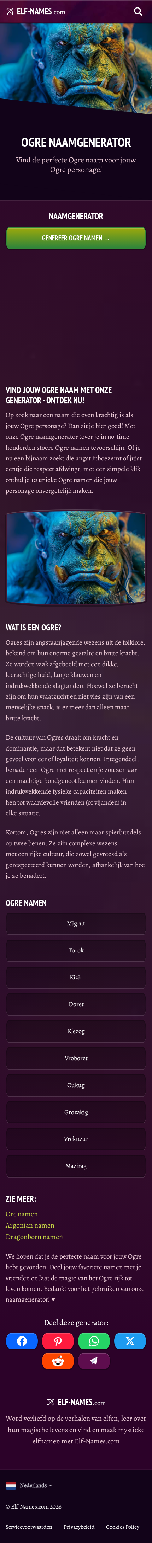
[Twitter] (130, 1341)
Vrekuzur (76, 1138)
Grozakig (76, 1112)
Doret (76, 1004)
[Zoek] (138, 11)
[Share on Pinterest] (58, 1341)
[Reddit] (58, 1361)
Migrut (76, 923)
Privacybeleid (79, 1527)
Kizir (76, 977)
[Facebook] (22, 1341)
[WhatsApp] (94, 1341)
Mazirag (76, 1166)
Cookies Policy (122, 1527)
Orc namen (22, 1214)
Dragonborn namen (34, 1237)
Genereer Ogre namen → (76, 238)
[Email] (94, 1361)
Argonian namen (30, 1225)
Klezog (76, 1031)
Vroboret (76, 1058)
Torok (76, 950)
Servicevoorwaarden (29, 1527)
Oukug (76, 1085)
